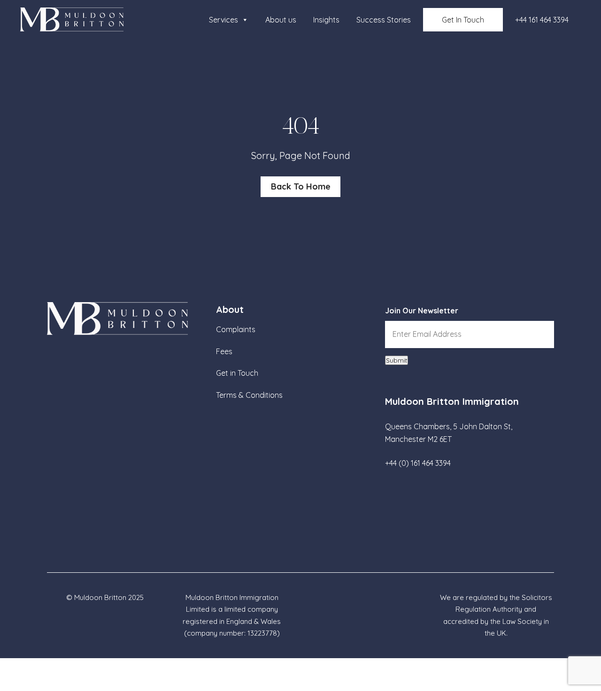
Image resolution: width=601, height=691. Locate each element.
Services (223, 19)
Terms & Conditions (249, 395)
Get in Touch (237, 373)
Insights (326, 19)
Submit (396, 360)
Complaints (235, 329)
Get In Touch (463, 19)
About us (280, 19)
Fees (224, 351)
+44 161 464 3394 (542, 19)
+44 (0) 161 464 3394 (418, 463)
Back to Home (301, 186)
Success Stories (383, 19)
